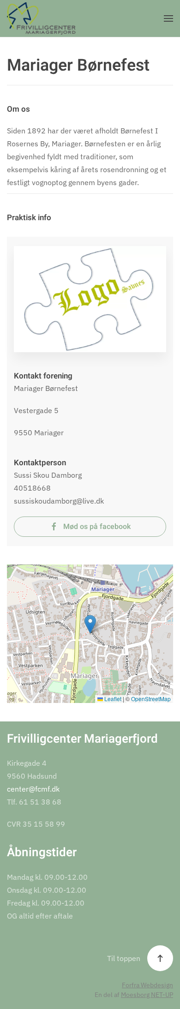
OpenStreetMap (151, 699)
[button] (168, 18)
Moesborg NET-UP (147, 995)
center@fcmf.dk (33, 788)
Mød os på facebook (97, 526)
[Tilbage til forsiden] (41, 18)
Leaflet (112, 699)
